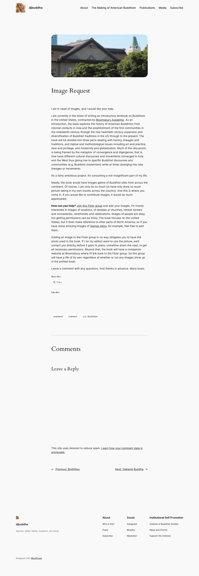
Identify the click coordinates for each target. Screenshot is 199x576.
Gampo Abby (98, 226)
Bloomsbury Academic (110, 119)
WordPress (36, 558)
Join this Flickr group (89, 205)
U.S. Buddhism (90, 316)
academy (58, 316)
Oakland (73, 316)
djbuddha (36, 7)
